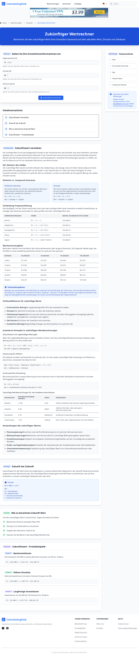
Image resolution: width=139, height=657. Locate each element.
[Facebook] (7, 628)
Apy (113, 72)
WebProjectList (81, 632)
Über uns (100, 624)
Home (4, 23)
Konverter (67, 4)
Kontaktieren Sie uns (120, 104)
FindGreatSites (81, 641)
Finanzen (29, 23)
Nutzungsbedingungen (127, 628)
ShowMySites (80, 628)
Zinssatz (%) (7, 71)
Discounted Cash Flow (120, 66)
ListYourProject (81, 637)
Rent (114, 60)
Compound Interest (119, 85)
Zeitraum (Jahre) (9, 84)
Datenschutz (123, 624)
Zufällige (77, 4)
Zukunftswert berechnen (52, 98)
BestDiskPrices (81, 624)
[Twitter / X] (3, 628)
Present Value (117, 78)
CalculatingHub (63, 652)
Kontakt (99, 628)
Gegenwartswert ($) (10, 58)
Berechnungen (53, 4)
